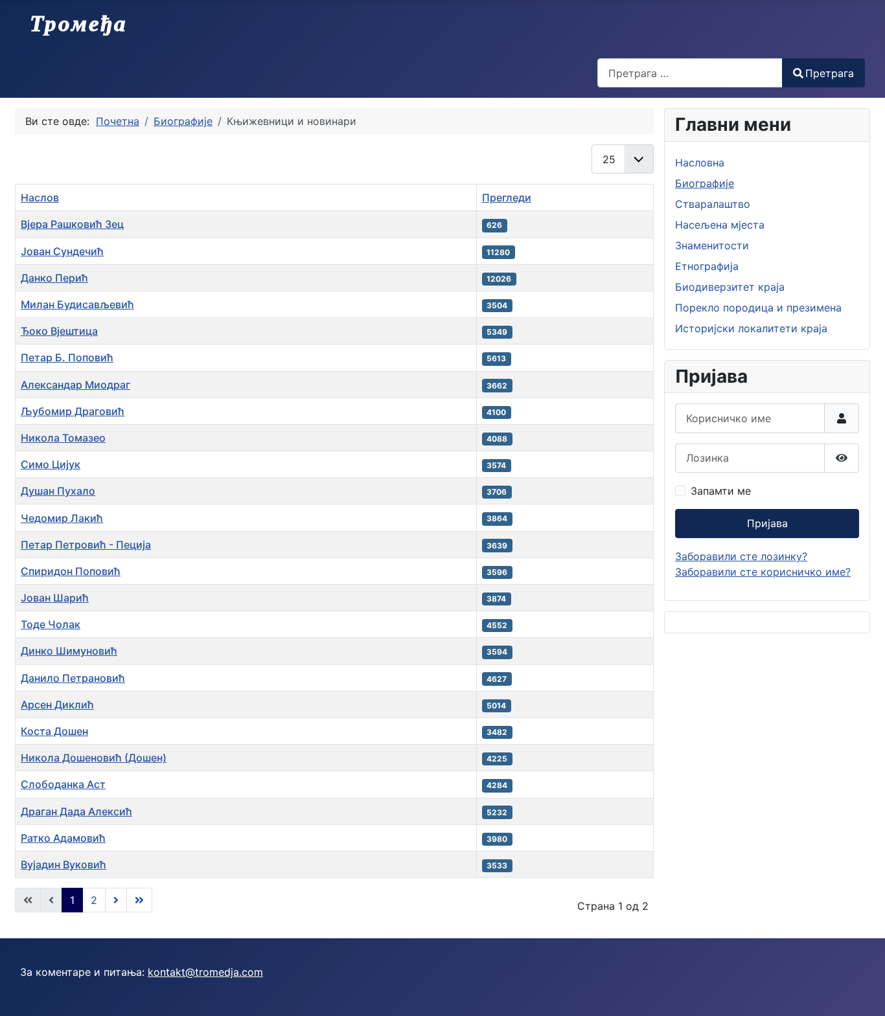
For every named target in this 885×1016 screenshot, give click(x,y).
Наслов (40, 197)
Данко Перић (54, 277)
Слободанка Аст (63, 784)
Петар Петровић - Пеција (86, 544)
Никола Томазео (63, 437)
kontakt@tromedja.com (205, 971)
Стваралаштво (712, 204)
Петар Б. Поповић (67, 357)
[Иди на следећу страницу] (116, 900)
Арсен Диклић (57, 704)
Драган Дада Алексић (76, 811)
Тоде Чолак (50, 624)
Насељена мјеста (719, 224)
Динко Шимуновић (69, 650)
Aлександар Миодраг (75, 384)
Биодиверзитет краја (730, 286)
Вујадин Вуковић (63, 864)
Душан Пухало (58, 490)
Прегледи (506, 197)
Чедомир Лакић (62, 518)
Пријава (767, 523)
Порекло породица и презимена (758, 307)
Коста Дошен (54, 731)
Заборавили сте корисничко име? (763, 571)
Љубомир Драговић (72, 411)
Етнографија (707, 266)
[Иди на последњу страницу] (139, 900)
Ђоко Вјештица (59, 330)
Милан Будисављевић (77, 304)
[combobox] (690, 72)
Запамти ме (721, 490)
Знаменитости (712, 245)
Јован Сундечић (62, 251)
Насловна (699, 162)
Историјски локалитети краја (751, 328)
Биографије (704, 183)
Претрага (829, 73)
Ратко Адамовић (63, 837)
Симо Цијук (50, 464)
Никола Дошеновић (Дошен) (94, 757)
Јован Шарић (55, 597)
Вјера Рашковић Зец (72, 224)
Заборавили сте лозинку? (741, 556)
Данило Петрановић (73, 678)
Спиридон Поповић (71, 571)
